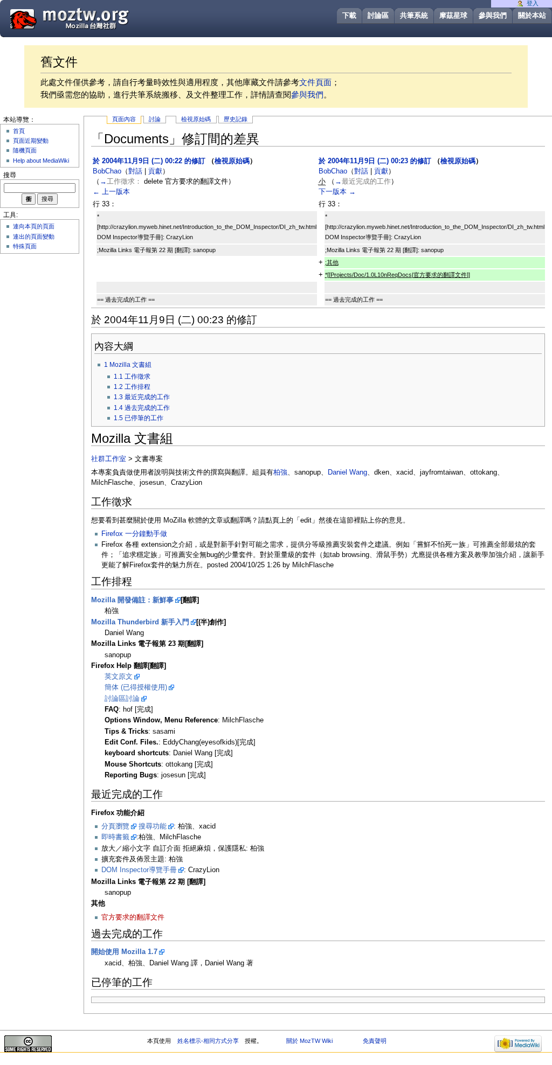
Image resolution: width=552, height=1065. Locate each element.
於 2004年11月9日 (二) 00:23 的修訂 (375, 161)
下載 (349, 15)
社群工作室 (108, 459)
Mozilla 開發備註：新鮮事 (132, 600)
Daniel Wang (347, 472)
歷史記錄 (235, 119)
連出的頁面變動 (33, 236)
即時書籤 (115, 837)
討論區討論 (122, 698)
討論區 (378, 15)
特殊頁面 (25, 246)
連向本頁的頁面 (33, 226)
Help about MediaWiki (41, 160)
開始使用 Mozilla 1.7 (124, 952)
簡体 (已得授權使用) (136, 687)
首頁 (19, 131)
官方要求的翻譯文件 (132, 917)
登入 (533, 3)
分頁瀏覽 (115, 826)
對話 (135, 171)
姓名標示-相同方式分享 (208, 1041)
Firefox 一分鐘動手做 (134, 534)
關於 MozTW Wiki (309, 1041)
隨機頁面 (25, 150)
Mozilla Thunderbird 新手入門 (140, 622)
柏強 (280, 472)
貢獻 (155, 171)
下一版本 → (337, 192)
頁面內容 (124, 119)
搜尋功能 (153, 826)
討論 (155, 119)
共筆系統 (414, 15)
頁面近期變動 (31, 140)
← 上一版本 (111, 192)
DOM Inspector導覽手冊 (139, 870)
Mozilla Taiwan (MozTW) (95, 18)
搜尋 (9, 175)
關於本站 (532, 15)
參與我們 (493, 15)
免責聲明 (375, 1041)
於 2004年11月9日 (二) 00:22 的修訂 (149, 161)
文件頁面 (315, 82)
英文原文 (119, 676)
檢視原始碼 (196, 119)
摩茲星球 (453, 15)
